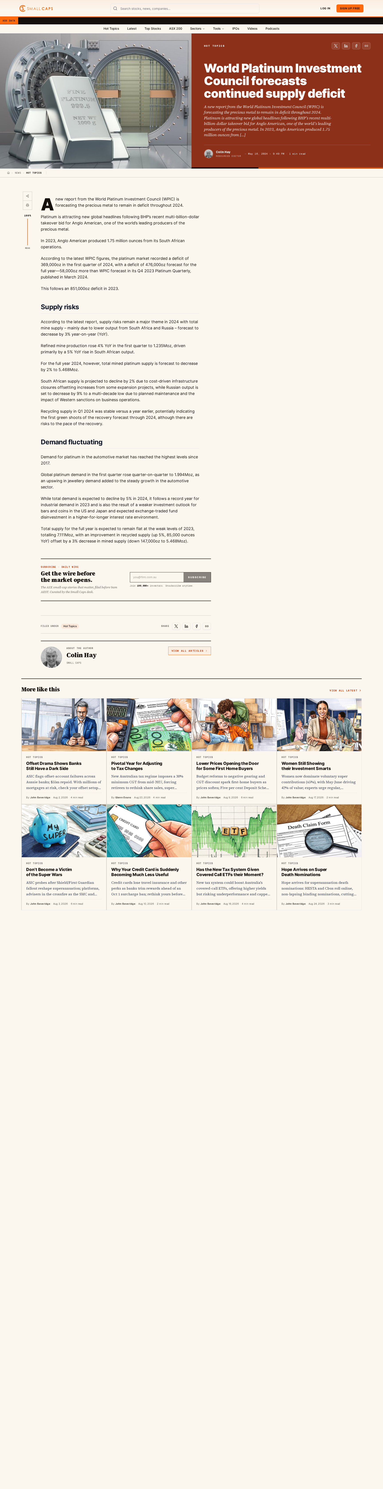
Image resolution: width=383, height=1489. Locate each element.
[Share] (27, 196)
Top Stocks (153, 28)
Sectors (195, 28)
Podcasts (272, 28)
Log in (325, 8)
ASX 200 (175, 28)
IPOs (235, 28)
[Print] (27, 205)
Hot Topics (111, 28)
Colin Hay (223, 152)
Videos (252, 28)
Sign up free (350, 8)
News (18, 172)
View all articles (188, 650)
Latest (132, 28)
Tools (217, 28)
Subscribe (197, 577)
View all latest (343, 690)
